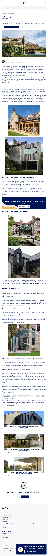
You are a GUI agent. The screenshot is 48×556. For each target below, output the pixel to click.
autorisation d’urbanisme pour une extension (23, 396)
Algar (28, 77)
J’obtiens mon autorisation (11, 27)
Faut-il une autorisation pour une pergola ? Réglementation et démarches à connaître (24, 450)
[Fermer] (45, 546)
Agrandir (4, 13)
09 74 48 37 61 (6, 532)
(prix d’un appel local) (6, 533)
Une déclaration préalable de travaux (29, 385)
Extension (11, 13)
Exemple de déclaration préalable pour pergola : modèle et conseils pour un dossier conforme (24, 473)
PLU (4, 398)
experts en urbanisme (24, 403)
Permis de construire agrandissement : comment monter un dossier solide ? (24, 427)
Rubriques (7, 8)
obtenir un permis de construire (10, 363)
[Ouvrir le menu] (2, 2)
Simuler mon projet (31, 551)
